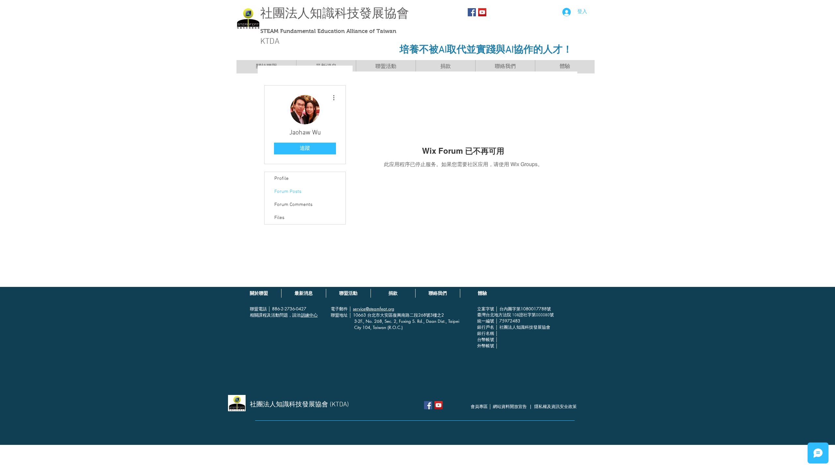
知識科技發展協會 (359, 13)
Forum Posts (287, 192)
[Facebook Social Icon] (472, 12)
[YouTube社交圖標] (482, 12)
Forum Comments (293, 205)
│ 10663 (358, 315)
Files (279, 218)
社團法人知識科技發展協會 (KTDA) (299, 405)
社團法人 (285, 13)
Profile (281, 178)
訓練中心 (309, 315)
